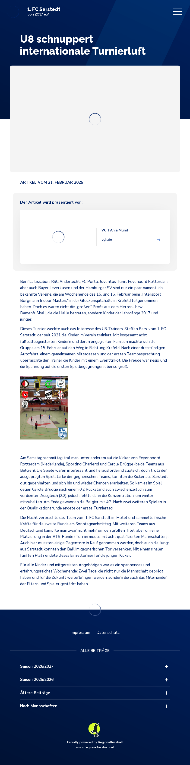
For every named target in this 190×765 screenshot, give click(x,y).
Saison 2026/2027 (37, 666)
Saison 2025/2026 (37, 679)
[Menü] (177, 12)
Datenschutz (108, 632)
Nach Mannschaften (38, 706)
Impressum (80, 632)
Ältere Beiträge (35, 692)
